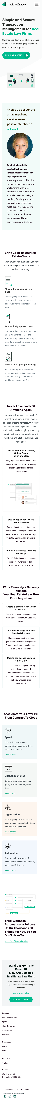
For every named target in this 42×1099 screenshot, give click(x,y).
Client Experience (8, 1026)
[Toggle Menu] (36, 5)
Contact (5, 1063)
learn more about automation (16, 941)
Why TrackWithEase (9, 1018)
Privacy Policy (9, 1089)
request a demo (21, 999)
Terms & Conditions (23, 1089)
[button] (16, 55)
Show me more (10, 755)
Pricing (4, 1046)
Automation (6, 1034)
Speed (4, 1022)
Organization (7, 1030)
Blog (4, 1051)
